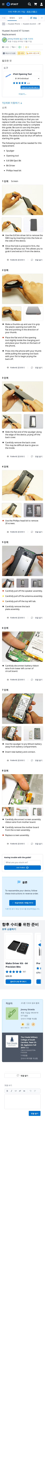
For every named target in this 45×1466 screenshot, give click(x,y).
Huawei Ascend (29, 24)
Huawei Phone (14, 24)
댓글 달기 (22, 856)
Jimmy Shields (14, 39)
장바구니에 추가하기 (30, 87)
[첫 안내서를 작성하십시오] (33, 1024)
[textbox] (22, 1101)
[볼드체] (7, 1091)
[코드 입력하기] (16, 1091)
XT (39, 24)
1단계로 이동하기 (11, 102)
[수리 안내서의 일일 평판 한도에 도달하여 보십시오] (23, 1024)
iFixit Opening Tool (22, 74)
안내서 (12, 18)
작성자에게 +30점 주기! (24, 903)
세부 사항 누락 (34, 53)
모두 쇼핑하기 (9, 929)
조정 (22, 53)
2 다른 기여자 (27, 39)
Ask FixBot (20, 867)
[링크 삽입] (20, 1091)
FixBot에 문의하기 (17, 260)
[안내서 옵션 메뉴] (42, 18)
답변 (20, 18)
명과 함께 (35, 1003)
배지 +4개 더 (25, 1028)
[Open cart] (35, 4)
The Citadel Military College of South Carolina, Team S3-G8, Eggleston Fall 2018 (29, 1042)
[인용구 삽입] (24, 1091)
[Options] (3, 23)
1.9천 (6, 47)
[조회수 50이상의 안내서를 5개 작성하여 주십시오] (28, 1024)
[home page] (12, 4)
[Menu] (3, 4)
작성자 (9, 1003)
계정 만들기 (32, 11)
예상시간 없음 (10, 53)
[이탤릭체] (12, 1091)
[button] (29, 4)
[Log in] (41, 4)
